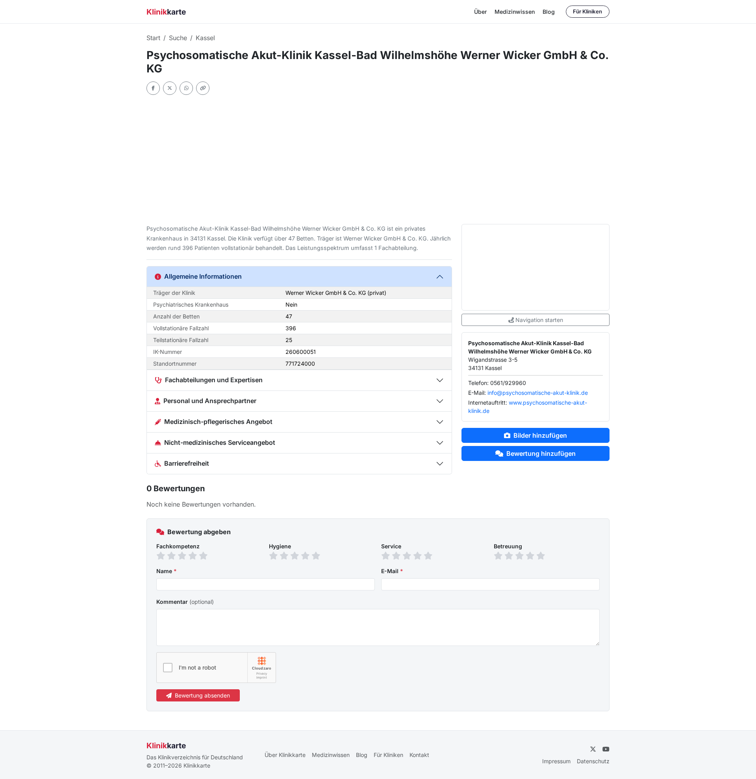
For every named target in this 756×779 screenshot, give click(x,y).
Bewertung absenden (202, 695)
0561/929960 (508, 382)
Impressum (556, 761)
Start (153, 38)
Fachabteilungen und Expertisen (214, 380)
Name (166, 571)
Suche (178, 38)
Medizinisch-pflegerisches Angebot (218, 422)
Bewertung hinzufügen (541, 453)
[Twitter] (169, 88)
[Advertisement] (378, 159)
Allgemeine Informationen (203, 276)
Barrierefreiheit (186, 463)
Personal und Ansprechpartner (209, 401)
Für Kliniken (587, 11)
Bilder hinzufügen (540, 435)
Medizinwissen (515, 11)
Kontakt (419, 754)
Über (480, 11)
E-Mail (392, 571)
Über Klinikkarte (285, 754)
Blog (549, 11)
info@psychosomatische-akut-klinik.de (537, 392)
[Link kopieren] (202, 88)
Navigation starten (539, 319)
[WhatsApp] (186, 88)
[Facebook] (153, 88)
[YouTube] (606, 749)
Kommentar (185, 601)
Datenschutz (593, 761)
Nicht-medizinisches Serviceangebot (219, 442)
